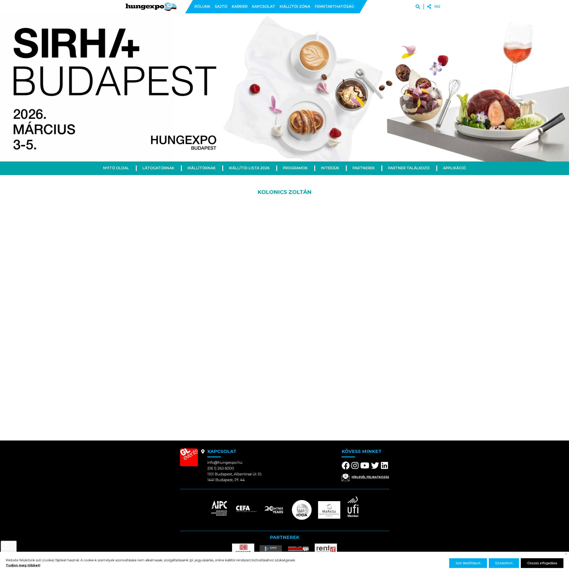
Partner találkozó (409, 168)
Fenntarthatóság (334, 6)
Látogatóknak (158, 168)
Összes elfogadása (542, 563)
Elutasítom (504, 563)
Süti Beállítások (468, 563)
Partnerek (364, 168)
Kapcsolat (263, 6)
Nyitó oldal (116, 168)
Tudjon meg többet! (23, 565)
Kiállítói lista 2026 (249, 168)
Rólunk (202, 6)
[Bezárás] (566, 554)
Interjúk (330, 168)
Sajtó (221, 6)
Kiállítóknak (202, 168)
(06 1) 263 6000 (220, 468)
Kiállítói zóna (295, 6)
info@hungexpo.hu (224, 462)
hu (437, 6)
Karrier (240, 6)
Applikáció (454, 168)
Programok (295, 168)
